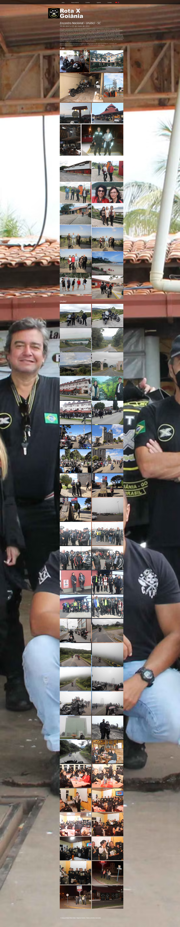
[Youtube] (116, 2)
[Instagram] (118, 2)
